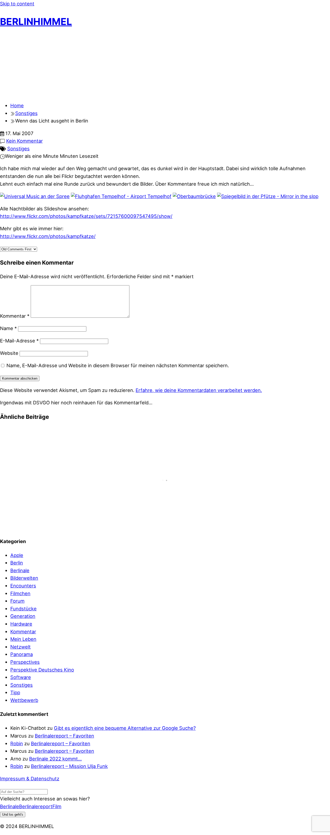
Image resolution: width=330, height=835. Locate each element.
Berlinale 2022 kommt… (55, 759)
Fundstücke (23, 608)
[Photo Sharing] (35, 196)
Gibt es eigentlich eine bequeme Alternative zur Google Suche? (125, 728)
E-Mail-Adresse (19, 340)
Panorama (21, 654)
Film (56, 806)
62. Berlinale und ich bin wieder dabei (51, 436)
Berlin (16, 563)
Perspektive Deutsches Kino (42, 670)
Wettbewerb (24, 700)
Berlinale (19, 570)
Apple (16, 555)
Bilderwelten (24, 578)
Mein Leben (23, 639)
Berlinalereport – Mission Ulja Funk (69, 766)
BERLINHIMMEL (36, 21)
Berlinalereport (35, 806)
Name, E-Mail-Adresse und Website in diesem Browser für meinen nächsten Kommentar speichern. (117, 365)
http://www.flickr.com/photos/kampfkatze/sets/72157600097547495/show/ (86, 216)
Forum (17, 601)
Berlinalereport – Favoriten (64, 736)
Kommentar (14, 316)
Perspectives (25, 662)
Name (8, 328)
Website (9, 353)
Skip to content (17, 3)
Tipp (15, 692)
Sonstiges (18, 148)
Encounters (23, 585)
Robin (16, 743)
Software (20, 677)
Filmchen (20, 593)
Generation (22, 616)
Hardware (21, 624)
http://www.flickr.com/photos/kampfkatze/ (48, 236)
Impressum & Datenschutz (29, 778)
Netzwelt (20, 647)
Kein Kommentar (24, 141)
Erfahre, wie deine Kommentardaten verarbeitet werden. (199, 390)
